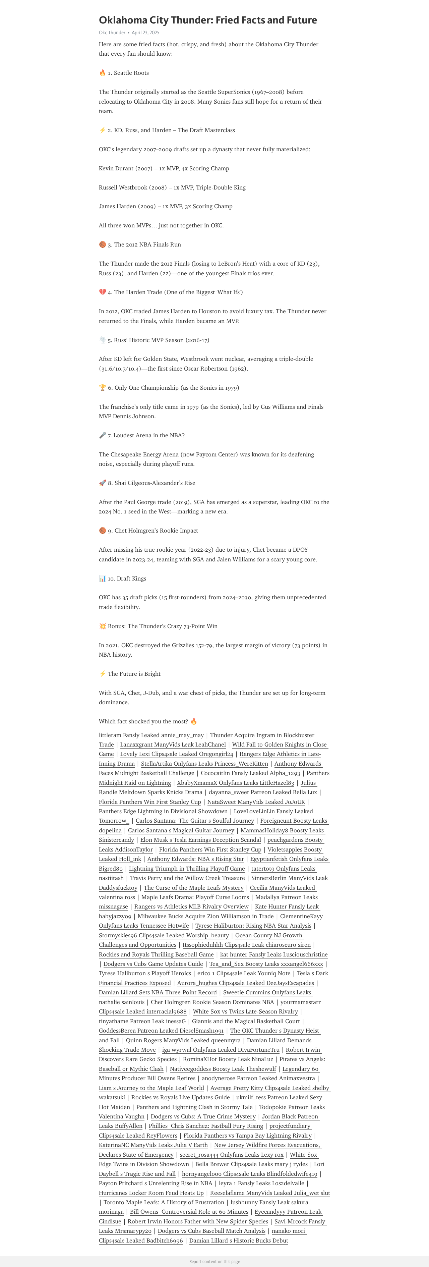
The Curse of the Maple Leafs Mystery (194, 887)
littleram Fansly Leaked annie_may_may (151, 735)
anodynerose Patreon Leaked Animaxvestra (258, 1078)
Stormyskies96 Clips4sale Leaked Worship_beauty (164, 935)
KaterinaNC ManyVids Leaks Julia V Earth (153, 1145)
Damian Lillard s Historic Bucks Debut (238, 1240)
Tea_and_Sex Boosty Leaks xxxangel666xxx (266, 964)
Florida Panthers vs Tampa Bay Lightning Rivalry (248, 1135)
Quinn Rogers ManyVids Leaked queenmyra (183, 1040)
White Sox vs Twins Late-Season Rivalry (245, 1011)
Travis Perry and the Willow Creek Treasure (187, 878)
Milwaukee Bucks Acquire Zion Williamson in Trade (206, 916)
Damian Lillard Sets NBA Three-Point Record (158, 992)
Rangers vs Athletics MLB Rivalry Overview (191, 906)
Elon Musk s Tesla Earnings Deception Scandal (200, 839)
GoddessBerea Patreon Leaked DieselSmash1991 (161, 1030)
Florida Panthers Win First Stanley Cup (150, 802)
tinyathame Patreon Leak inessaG (142, 1021)
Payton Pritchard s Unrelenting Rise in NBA (155, 1183)
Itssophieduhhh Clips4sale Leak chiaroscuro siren (247, 944)
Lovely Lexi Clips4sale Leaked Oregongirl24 (176, 754)
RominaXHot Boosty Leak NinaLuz (228, 1059)
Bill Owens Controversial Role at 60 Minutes (189, 1211)
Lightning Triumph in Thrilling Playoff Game (187, 868)
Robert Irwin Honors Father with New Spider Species (198, 1221)
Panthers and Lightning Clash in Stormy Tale (194, 1107)
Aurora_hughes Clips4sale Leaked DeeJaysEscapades (245, 983)
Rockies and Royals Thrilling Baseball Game (156, 954)
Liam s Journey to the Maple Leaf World (151, 1088)
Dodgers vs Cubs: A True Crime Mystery (203, 1116)
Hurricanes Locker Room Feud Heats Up (151, 1193)
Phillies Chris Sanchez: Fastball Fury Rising (206, 1126)
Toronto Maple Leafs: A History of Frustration (164, 1202)
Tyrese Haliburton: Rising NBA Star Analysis (253, 925)
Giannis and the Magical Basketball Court (246, 1021)
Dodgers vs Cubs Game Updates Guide (153, 964)
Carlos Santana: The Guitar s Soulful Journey (195, 820)
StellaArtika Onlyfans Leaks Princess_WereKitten (204, 763)
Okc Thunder (112, 33)
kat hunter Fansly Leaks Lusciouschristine (274, 954)
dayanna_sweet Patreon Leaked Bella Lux (263, 792)
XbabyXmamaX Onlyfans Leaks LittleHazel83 (235, 782)
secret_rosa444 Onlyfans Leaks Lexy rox (232, 1154)
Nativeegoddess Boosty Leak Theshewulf (223, 1068)
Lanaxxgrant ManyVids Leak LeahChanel (173, 744)
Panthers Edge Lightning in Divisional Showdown (163, 811)
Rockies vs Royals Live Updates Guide (180, 1097)
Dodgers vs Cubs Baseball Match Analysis (211, 1230)
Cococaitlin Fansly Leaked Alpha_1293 (250, 773)
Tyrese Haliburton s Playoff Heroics (145, 973)
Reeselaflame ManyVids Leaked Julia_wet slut (270, 1193)
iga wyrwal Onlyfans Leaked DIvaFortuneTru (221, 1049)
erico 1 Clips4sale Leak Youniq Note (244, 973)
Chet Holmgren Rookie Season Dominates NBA (212, 1002)
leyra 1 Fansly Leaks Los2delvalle (261, 1183)
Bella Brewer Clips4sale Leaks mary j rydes (251, 1164)
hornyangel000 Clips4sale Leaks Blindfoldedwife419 (249, 1173)
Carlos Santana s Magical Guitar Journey (181, 830)
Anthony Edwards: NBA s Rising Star (195, 859)
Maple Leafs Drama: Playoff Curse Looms (195, 897)
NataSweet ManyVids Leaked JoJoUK (256, 802)
